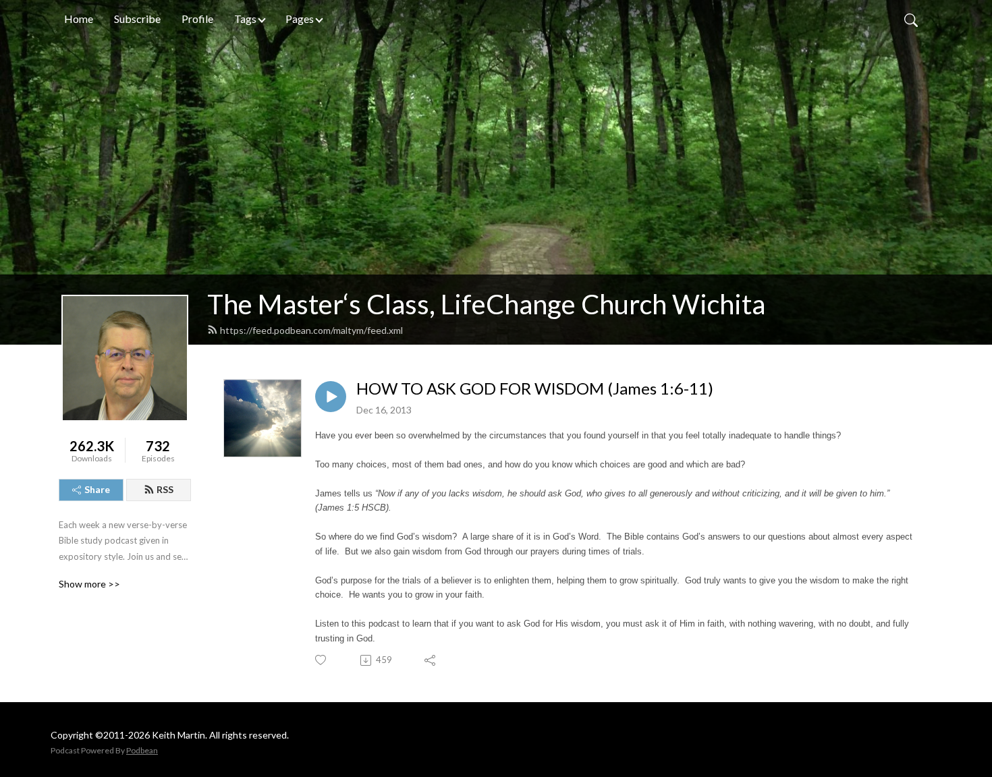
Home (78, 18)
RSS (165, 489)
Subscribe (137, 18)
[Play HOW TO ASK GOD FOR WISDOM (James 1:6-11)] (330, 396)
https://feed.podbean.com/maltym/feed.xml (311, 330)
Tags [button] (245, 18)
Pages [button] (299, 18)
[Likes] (321, 660)
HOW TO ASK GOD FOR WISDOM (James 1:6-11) (534, 388)
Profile (197, 18)
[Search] (911, 18)
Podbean (142, 750)
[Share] (431, 660)
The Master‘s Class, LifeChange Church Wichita (486, 304)
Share (97, 489)
